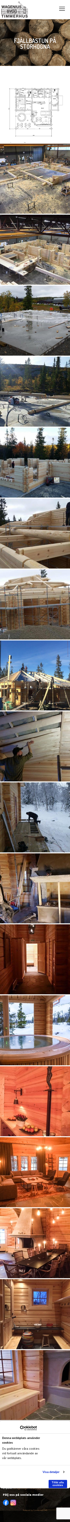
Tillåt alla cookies (58, 1484)
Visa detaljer (51, 1472)
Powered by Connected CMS (35, 1510)
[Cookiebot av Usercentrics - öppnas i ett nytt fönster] (20, 1428)
